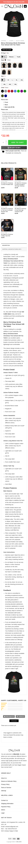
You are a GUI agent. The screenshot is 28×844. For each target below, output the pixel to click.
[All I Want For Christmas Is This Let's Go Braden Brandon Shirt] (7, 200)
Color (3, 87)
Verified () (21, 716)
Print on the (4, 99)
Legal (2, 813)
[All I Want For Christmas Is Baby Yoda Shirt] (7, 225)
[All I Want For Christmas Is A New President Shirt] (7, 174)
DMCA (3, 810)
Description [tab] (6, 245)
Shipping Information (7, 803)
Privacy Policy (5, 784)
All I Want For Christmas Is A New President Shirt (7, 183)
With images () (10, 716)
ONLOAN (16, 754)
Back (6, 104)
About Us (4, 778)
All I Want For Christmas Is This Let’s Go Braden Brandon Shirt (7, 210)
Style (3, 60)
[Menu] (2, 6)
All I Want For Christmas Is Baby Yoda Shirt (7, 235)
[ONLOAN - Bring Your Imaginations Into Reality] (13, 6)
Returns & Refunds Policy (8, 781)
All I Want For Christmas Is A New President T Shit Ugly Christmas (21, 184)
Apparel (3, 40)
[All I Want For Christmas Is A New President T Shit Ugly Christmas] (21, 174)
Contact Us (4, 800)
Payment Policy (5, 806)
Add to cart (17, 142)
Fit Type (3, 53)
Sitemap (3, 790)
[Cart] (25, 6)
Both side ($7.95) (9, 107)
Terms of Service (6, 787)
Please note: (4, 109)
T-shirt (11, 40)
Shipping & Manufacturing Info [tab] (11, 249)
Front (6, 102)
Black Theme (20, 40)
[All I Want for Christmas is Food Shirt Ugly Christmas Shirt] (21, 200)
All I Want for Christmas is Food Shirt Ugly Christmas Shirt (20, 210)
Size (2, 76)
